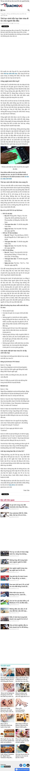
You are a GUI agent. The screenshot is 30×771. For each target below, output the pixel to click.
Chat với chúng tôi (23, 769)
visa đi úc (12, 485)
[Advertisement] (15, 53)
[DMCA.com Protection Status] (6, 767)
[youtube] (27, 765)
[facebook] (20, 765)
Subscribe (3, 764)
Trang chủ (3, 13)
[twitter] (24, 765)
